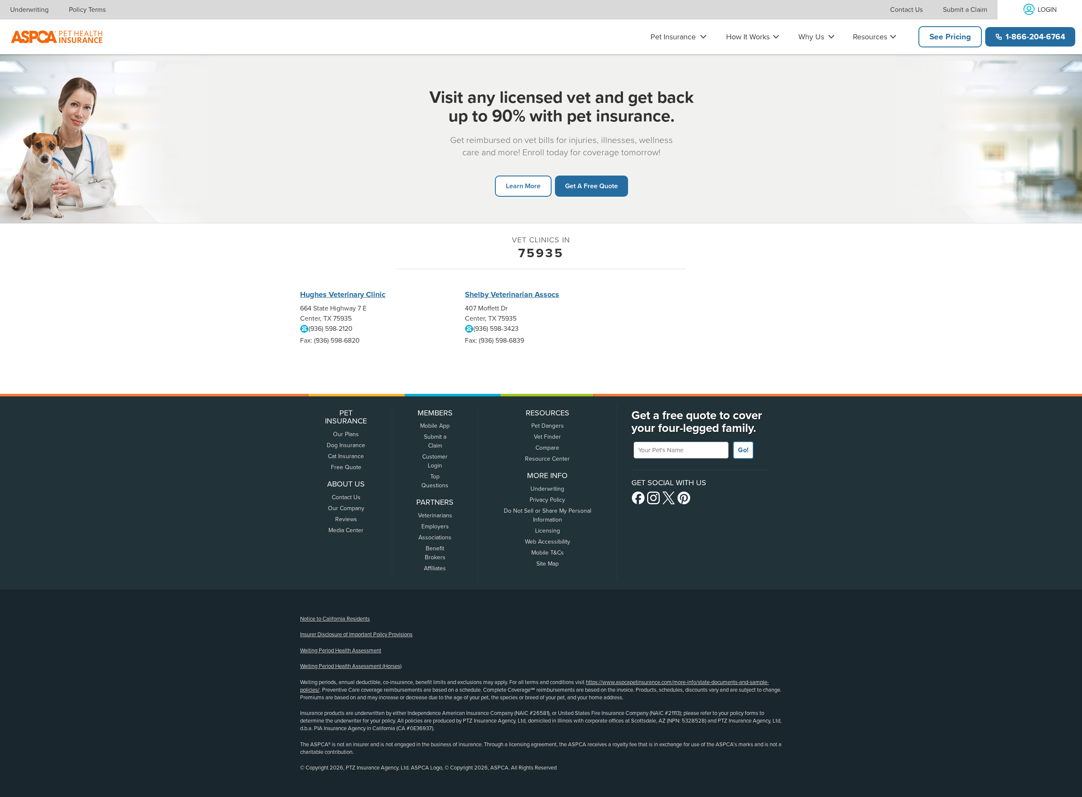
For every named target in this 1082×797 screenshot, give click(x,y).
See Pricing (950, 36)
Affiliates (435, 568)
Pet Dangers (547, 425)
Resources (870, 36)
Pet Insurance (673, 36)
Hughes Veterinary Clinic (342, 294)
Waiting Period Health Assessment (340, 650)
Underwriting (29, 9)
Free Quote (346, 467)
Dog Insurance (346, 445)
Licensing (547, 530)
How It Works (748, 36)
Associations (434, 537)
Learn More (523, 186)
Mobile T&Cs (547, 552)
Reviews (346, 519)
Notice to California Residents (335, 619)
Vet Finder (547, 436)
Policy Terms (87, 9)
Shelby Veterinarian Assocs (512, 294)
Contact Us (906, 9)
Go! (743, 450)
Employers (435, 526)
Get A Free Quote (591, 186)
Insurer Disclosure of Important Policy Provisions (356, 634)
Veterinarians (435, 515)
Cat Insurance (346, 456)
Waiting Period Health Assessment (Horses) (351, 666)
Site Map (547, 563)
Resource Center (547, 458)
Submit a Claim (965, 9)
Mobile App (435, 425)
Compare (547, 447)
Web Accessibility (547, 541)
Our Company (346, 508)
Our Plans (346, 434)
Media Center (345, 530)
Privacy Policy (547, 499)
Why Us (811, 36)
